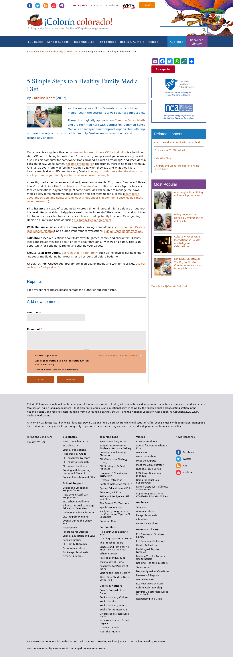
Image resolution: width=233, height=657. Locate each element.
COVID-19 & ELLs (73, 556)
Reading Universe (154, 641)
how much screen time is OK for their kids (99, 152)
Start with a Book (84, 641)
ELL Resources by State (76, 458)
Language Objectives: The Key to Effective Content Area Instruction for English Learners (188, 263)
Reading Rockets (107, 641)
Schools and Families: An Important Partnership (114, 548)
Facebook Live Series (148, 469)
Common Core (108, 521)
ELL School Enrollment (76, 501)
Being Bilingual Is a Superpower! (147, 481)
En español (79, 5)
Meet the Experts (146, 460)
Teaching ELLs (84, 41)
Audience (176, 41)
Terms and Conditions (39, 437)
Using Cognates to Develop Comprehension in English (188, 217)
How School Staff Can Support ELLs (75, 496)
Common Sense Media (130, 120)
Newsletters (113, 5)
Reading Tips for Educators (152, 563)
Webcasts (141, 452)
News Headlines (185, 437)
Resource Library (197, 42)
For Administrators (74, 548)
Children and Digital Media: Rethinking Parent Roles (176, 167)
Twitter (37, 5)
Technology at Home (62, 51)
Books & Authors (132, 41)
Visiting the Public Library (115, 573)
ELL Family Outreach (75, 544)
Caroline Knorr (43, 98)
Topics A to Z (143, 567)
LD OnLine (136, 641)
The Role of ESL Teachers (114, 503)
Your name (34, 312)
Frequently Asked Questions (152, 571)
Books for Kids (108, 601)
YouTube (53, 5)
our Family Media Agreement (92, 220)
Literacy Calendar (110, 627)
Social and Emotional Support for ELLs (75, 489)
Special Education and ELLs (79, 477)
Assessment (70, 527)
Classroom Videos (146, 441)
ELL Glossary (70, 445)
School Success (109, 553)
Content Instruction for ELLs (116, 484)
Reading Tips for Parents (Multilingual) (150, 557)
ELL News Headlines (75, 466)
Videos (153, 41)
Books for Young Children (114, 597)
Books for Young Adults (113, 605)
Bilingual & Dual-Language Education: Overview (78, 507)
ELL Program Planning (75, 516)
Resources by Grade (74, 453)
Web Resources (145, 579)
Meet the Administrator (149, 465)
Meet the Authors (110, 631)
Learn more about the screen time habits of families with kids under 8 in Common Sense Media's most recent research (85, 197)
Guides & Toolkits (146, 545)
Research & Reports (147, 575)
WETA (129, 5)
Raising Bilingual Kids (112, 557)
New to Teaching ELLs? (76, 441)
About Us (96, 5)
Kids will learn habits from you (123, 230)
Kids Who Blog (162, 158)
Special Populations (74, 449)
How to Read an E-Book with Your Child (177, 142)
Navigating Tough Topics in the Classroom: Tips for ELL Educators (116, 514)
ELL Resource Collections (150, 541)
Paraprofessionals (146, 515)
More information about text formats (119, 355)
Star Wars (87, 186)
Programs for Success (75, 531)
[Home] (71, 23)
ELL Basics (35, 41)
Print (61, 5)
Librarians (142, 519)
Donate (147, 5)
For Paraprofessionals (75, 552)
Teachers (141, 507)
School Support (58, 41)
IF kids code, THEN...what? (169, 150)
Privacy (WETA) (36, 442)
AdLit (123, 641)
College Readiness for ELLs (78, 512)
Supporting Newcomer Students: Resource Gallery (115, 447)
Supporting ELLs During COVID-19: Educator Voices (152, 495)
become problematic (79, 163)
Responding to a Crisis (149, 598)
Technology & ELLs (110, 492)
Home (30, 51)
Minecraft (73, 186)
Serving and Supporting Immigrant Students (76, 471)
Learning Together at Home (116, 538)
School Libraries (72, 540)
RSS (45, 5)
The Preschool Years (111, 542)
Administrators (145, 511)
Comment (34, 329)
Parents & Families (147, 523)
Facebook (29, 5)
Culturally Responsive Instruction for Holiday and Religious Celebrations (187, 241)
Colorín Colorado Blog (149, 587)
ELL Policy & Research (76, 462)
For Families (107, 41)
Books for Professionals (113, 609)
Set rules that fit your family (80, 252)
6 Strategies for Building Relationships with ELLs (188, 194)
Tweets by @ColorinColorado (169, 286)
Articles (79, 51)
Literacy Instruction (111, 480)
